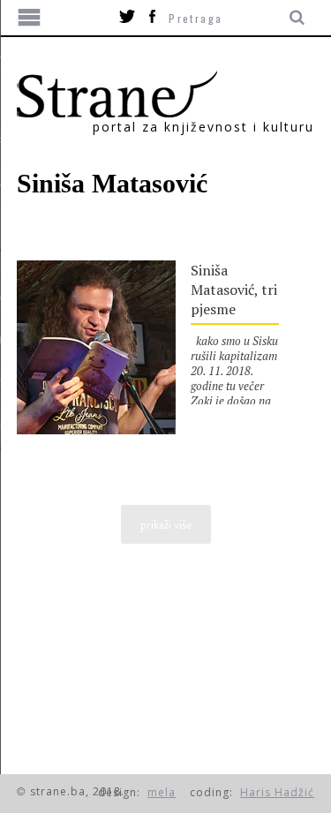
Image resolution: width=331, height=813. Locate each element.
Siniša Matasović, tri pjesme (234, 289)
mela (161, 792)
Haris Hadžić (277, 792)
